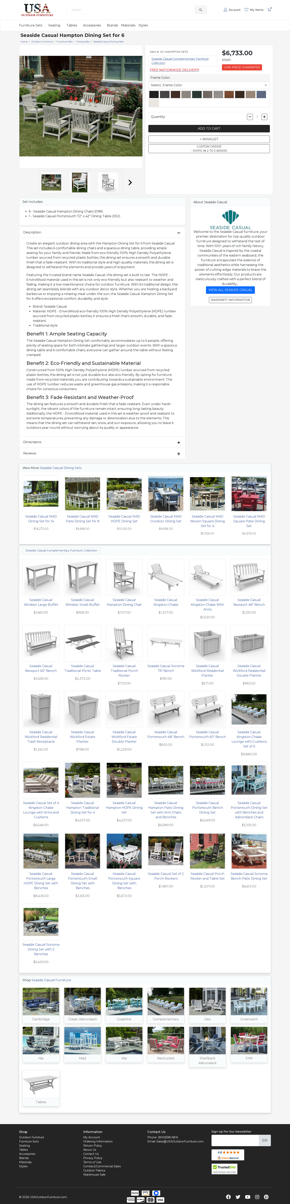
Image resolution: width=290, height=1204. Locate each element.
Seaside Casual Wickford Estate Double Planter (124, 736)
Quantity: (158, 117)
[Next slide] (130, 182)
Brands (112, 25)
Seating (54, 25)
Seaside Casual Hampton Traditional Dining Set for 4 (82, 807)
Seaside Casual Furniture (51, 980)
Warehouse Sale (94, 1174)
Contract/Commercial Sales (102, 1166)
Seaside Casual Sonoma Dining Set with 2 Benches (40, 949)
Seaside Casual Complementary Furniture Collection (61, 550)
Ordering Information (98, 1141)
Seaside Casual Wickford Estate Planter (82, 736)
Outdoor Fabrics (94, 1170)
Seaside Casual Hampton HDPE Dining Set (124, 807)
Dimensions (32, 442)
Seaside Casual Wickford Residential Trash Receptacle (41, 736)
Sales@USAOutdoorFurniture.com (180, 1141)
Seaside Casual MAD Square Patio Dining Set (249, 521)
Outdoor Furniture (31, 1137)
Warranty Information (230, 300)
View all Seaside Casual (230, 290)
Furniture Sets (30, 25)
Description (32, 232)
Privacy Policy (92, 1158)
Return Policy (92, 1145)
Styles (143, 25)
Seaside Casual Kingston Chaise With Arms (207, 604)
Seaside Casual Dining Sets (60, 468)
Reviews (29, 453)
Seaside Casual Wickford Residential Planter (207, 670)
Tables (71, 25)
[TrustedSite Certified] (224, 1169)
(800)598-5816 (168, 1137)
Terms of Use (92, 1162)
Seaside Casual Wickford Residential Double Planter (249, 670)
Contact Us (91, 1154)
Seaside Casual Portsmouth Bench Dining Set (207, 807)
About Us (89, 1150)
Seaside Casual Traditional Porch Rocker (124, 670)
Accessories (92, 25)
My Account (91, 1137)
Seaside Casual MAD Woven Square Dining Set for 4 (207, 521)
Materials (128, 25)
